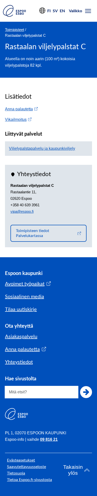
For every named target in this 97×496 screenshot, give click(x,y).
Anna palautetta (21, 109)
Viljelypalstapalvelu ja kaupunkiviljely (42, 148)
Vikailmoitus (18, 119)
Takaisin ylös (73, 470)
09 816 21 (49, 439)
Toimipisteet (14, 29)
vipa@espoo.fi (22, 211)
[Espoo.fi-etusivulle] (14, 11)
